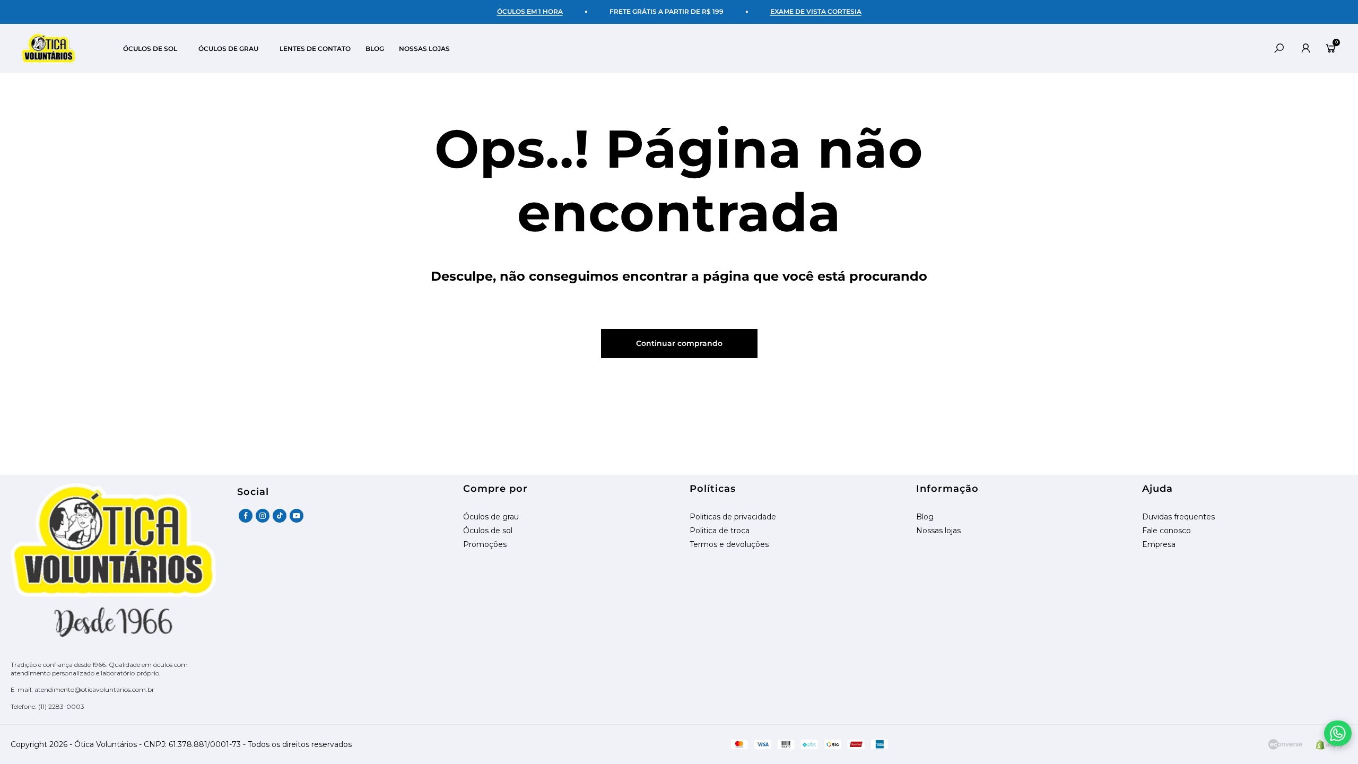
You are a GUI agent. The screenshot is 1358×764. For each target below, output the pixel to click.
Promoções (485, 544)
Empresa (1159, 544)
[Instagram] (262, 516)
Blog (925, 517)
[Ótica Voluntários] (48, 48)
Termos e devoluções (729, 544)
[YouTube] (296, 516)
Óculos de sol (487, 530)
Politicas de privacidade (733, 517)
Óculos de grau (491, 517)
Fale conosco (1166, 530)
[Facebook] (246, 516)
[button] (160, 48)
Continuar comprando (679, 343)
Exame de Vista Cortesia (815, 11)
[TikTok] (279, 516)
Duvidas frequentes (1178, 517)
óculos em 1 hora (530, 11)
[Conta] (1305, 48)
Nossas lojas (938, 530)
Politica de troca (720, 530)
